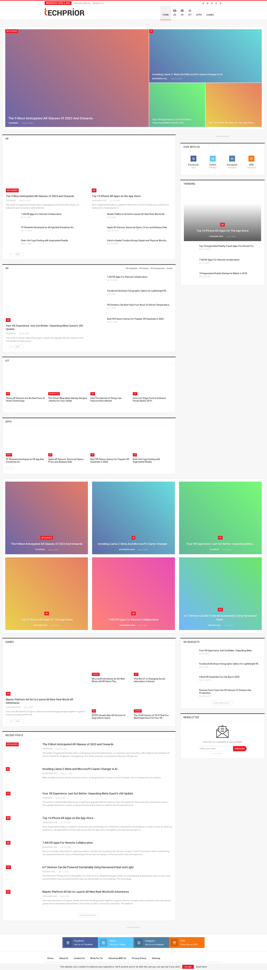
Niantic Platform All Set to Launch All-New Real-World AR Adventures (85, 891)
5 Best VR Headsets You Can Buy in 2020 (219, 677)
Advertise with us (82, 3)
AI (151, 31)
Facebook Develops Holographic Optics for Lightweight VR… (137, 291)
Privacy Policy (139, 958)
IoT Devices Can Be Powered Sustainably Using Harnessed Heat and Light (88, 867)
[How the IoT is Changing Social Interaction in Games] (153, 662)
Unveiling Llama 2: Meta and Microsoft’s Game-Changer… (133, 543)
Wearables (54, 393)
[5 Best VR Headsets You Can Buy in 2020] (190, 680)
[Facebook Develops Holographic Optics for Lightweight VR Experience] (98, 294)
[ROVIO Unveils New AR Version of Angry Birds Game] (111, 699)
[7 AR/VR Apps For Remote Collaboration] (12, 218)
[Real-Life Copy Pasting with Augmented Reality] (12, 244)
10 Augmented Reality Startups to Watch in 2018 (223, 273)
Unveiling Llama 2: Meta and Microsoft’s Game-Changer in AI (187, 74)
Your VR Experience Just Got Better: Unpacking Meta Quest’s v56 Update (87, 793)
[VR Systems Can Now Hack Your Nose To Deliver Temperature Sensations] (98, 308)
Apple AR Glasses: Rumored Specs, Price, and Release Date (137, 227)
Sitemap (156, 958)
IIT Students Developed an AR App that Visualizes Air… (48, 227)
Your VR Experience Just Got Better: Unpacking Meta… (220, 543)
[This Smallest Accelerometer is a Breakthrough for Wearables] (68, 382)
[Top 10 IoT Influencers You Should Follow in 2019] (110, 382)
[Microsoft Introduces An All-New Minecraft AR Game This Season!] (111, 662)
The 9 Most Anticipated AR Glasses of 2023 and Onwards (50, 118)
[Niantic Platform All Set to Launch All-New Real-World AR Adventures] (98, 218)
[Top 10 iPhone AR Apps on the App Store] (233, 105)
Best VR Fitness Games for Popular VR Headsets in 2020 (135, 319)
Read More (201, 967)
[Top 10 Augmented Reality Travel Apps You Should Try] (190, 250)
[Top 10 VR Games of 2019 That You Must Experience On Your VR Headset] (153, 699)
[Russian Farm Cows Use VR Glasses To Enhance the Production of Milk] (190, 694)
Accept (188, 966)
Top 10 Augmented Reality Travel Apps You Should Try (226, 246)
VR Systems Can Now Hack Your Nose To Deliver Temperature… (139, 305)
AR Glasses (11, 31)
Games (210, 15)
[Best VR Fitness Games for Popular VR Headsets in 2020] (98, 322)
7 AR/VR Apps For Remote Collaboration (41, 214)
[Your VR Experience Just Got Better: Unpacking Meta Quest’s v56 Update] (177, 105)
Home (166, 15)
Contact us (79, 958)
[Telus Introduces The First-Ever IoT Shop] (25, 382)
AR (174, 15)
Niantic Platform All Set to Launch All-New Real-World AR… (136, 214)
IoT (190, 15)
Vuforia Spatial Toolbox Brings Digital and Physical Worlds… (137, 240)
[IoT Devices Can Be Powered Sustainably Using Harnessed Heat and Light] (25, 442)
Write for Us (98, 3)
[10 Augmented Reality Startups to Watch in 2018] (190, 277)
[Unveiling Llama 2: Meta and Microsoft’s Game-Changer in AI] (205, 56)
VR (182, 15)
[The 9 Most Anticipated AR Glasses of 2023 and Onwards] (77, 78)
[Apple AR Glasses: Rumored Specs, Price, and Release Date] (98, 231)
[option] (89, 386)
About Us (63, 958)
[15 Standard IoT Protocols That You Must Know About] (152, 382)
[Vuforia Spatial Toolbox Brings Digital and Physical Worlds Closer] (98, 244)
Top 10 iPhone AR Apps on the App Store (231, 122)
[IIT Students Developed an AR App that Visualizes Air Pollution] (12, 231)
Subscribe (240, 748)
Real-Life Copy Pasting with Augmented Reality (44, 240)
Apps (199, 15)
